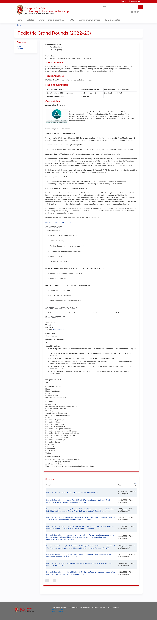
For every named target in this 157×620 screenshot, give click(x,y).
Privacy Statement (58, 609)
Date (120, 485)
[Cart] (142, 2)
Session (49, 485)
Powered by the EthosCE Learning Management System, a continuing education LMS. (135, 616)
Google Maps (58, 329)
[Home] (49, 10)
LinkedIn (138, 11)
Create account (134, 1)
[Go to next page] (54, 580)
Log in (123, 1)
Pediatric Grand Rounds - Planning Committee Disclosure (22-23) (72, 493)
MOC (72, 20)
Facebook (132, 11)
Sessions (20, 49)
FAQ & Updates (112, 20)
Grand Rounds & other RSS (51, 20)
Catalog (30, 20)
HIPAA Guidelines (58, 612)
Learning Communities (89, 20)
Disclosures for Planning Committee (59, 222)
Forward (141, 11)
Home (19, 20)
